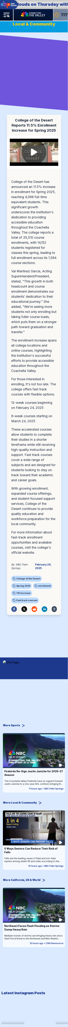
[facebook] (14, 609)
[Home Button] (33, 15)
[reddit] (34, 609)
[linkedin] (44, 609)
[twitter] (24, 609)
